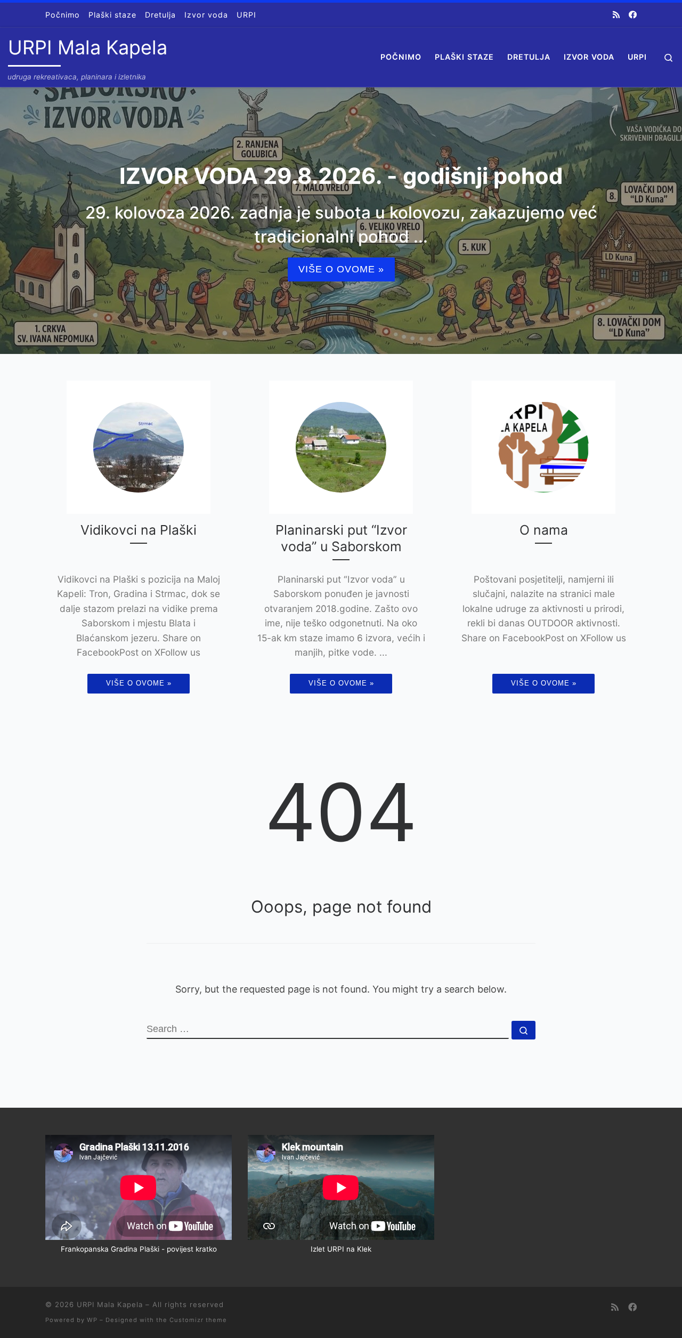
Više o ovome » (341, 269)
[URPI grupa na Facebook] (633, 15)
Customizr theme (198, 1320)
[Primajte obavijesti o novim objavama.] (616, 15)
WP (92, 1320)
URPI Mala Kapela (110, 1304)
